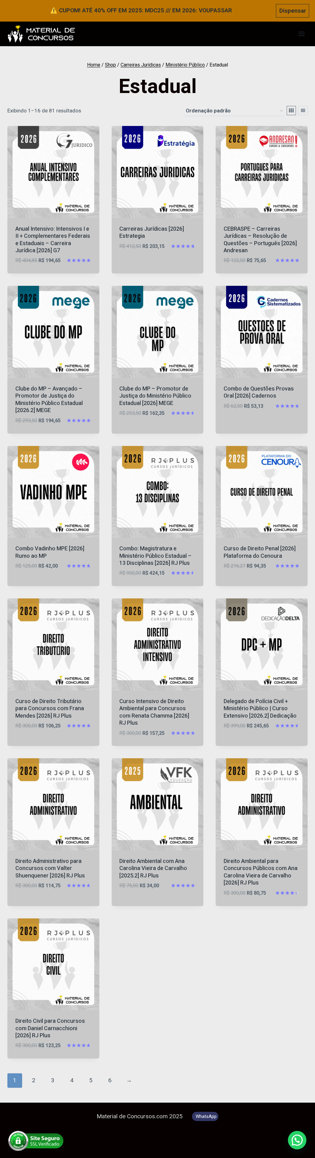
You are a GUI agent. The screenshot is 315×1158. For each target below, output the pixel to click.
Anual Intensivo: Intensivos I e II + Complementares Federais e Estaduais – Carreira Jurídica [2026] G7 (52, 240)
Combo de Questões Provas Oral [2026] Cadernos (259, 392)
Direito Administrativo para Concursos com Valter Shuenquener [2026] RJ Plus (50, 868)
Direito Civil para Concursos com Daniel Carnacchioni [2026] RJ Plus (50, 1028)
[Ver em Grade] (291, 110)
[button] (297, 1140)
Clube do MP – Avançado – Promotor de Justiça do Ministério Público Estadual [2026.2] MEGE (49, 400)
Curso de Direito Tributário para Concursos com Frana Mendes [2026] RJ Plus (49, 708)
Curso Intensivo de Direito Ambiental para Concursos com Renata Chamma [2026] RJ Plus (154, 712)
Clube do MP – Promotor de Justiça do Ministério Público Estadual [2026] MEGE (155, 396)
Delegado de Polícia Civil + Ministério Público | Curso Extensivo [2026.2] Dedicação (260, 708)
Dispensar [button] (292, 10)
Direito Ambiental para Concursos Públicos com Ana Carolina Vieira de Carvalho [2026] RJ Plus (260, 872)
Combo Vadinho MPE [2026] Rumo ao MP (49, 552)
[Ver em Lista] (303, 110)
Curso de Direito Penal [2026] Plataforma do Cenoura (260, 552)
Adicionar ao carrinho (151, 264)
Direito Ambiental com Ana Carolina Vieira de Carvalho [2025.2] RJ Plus (153, 868)
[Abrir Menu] (301, 34)
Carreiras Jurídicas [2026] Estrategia (151, 232)
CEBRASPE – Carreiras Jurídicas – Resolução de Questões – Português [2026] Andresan (260, 240)
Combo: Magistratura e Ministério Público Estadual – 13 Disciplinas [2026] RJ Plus (155, 556)
